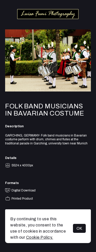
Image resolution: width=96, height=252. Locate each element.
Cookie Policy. (39, 237)
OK (79, 228)
